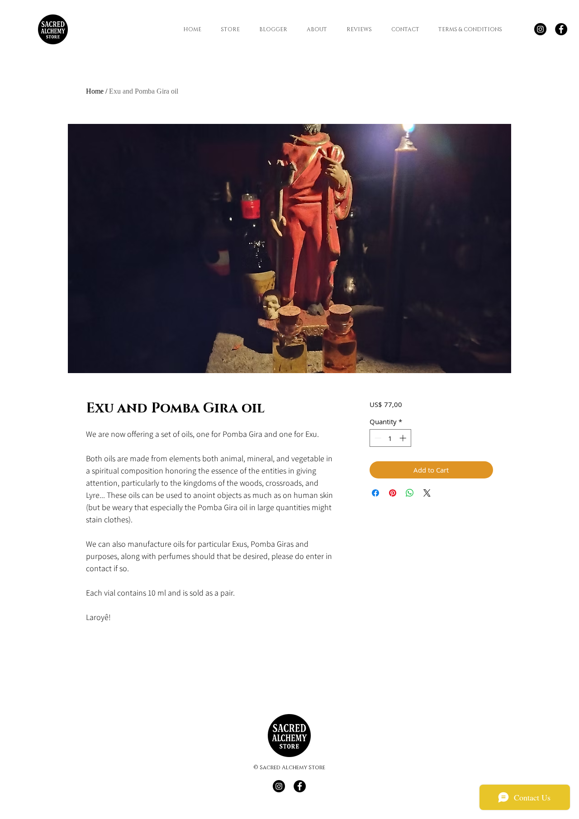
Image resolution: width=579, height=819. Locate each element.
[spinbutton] (390, 438)
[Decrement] (377, 438)
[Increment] (404, 438)
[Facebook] (561, 29)
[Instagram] (540, 29)
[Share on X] (427, 493)
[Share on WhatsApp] (409, 493)
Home (95, 91)
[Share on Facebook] (375, 493)
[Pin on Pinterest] (392, 493)
